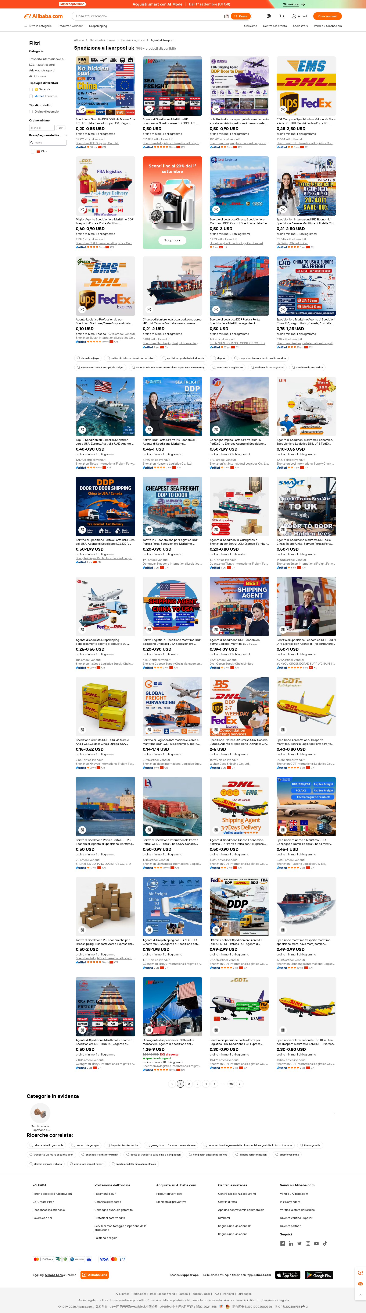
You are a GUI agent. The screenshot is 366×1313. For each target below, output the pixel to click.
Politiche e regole (105, 1237)
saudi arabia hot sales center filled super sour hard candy (170, 367)
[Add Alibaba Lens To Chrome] (94, 1275)
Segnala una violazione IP (234, 1226)
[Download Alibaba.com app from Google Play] (319, 1275)
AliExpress (122, 1293)
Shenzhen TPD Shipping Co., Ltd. (97, 143)
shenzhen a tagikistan (230, 367)
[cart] (282, 16)
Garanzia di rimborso (107, 1201)
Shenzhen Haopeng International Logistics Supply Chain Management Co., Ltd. (239, 143)
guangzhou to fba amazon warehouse (173, 1145)
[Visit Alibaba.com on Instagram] (308, 1243)
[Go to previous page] (172, 1084)
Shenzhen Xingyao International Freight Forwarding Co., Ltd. (105, 763)
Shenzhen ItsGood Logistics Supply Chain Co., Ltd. (105, 663)
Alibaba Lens (54, 1275)
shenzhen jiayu (90, 358)
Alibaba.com (262, 1275)
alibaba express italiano (48, 1164)
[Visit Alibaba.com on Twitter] (299, 1243)
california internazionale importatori (132, 358)
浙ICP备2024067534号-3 (291, 1306)
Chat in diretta (227, 1201)
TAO (216, 1293)
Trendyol (228, 1293)
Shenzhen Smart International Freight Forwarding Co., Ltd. (306, 563)
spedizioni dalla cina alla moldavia (136, 1164)
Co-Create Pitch (43, 1201)
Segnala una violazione (233, 1234)
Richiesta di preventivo (171, 1201)
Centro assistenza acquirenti (237, 1193)
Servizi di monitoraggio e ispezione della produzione (120, 1227)
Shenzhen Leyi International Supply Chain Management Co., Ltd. (306, 463)
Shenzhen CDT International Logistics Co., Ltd (306, 143)
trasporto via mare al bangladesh (53, 1154)
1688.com (139, 1293)
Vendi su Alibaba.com (294, 1193)
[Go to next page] (240, 1084)
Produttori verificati (169, 1193)
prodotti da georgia (87, 1145)
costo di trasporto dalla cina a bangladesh (155, 1154)
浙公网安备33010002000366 (252, 1306)
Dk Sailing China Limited (292, 243)
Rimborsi (224, 1218)
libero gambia (312, 1145)
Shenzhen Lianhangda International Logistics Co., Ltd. (306, 343)
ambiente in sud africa (309, 367)
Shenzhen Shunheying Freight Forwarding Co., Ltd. (172, 343)
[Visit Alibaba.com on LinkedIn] (291, 1243)
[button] (226, 16)
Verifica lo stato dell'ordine (297, 1209)
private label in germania (48, 1145)
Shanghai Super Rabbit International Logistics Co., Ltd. (105, 558)
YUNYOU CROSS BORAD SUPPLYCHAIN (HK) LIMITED (306, 663)
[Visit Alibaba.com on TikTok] (324, 1243)
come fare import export (89, 1164)
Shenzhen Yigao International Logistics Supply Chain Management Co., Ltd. (172, 763)
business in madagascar (269, 367)
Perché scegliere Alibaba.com (52, 1193)
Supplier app (189, 1275)
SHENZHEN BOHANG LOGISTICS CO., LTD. (237, 343)
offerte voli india (289, 1154)
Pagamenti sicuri (105, 1193)
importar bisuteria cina (125, 1145)
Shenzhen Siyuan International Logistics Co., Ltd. (105, 337)
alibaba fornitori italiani (253, 1154)
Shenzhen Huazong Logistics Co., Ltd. (167, 463)
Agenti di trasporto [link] (163, 40)
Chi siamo (39, 1184)
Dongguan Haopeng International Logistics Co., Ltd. (172, 563)
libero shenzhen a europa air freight (102, 367)
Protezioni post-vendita (109, 1218)
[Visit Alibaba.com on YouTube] (316, 1243)
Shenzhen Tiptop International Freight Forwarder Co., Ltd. (105, 463)
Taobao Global (200, 1293)
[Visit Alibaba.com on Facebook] (282, 1243)
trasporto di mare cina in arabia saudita (262, 358)
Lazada (183, 1293)
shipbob (221, 358)
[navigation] (48, 562)
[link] (360, 1272)
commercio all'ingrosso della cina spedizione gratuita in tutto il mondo (250, 1145)
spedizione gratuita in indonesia (186, 358)
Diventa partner (290, 1226)
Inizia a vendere (290, 1201)
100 (231, 1083)
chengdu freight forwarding (102, 1154)
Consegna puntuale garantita (113, 1209)
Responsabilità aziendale (49, 1209)
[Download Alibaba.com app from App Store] (288, 1275)
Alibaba (79, 40)
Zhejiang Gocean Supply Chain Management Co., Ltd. (172, 663)
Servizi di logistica (132, 40)
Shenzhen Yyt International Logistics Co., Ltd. (239, 463)
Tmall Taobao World (162, 1293)
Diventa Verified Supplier (296, 1218)
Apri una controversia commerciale (241, 1209)
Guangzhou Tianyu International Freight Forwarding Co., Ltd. (239, 563)
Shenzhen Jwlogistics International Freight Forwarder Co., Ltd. (172, 143)
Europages (244, 1293)
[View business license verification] (221, 1307)
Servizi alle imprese (102, 40)
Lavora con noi (42, 1218)
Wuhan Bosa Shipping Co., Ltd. (230, 763)
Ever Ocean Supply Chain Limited (231, 663)
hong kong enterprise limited (210, 1154)
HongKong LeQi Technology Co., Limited (236, 243)
